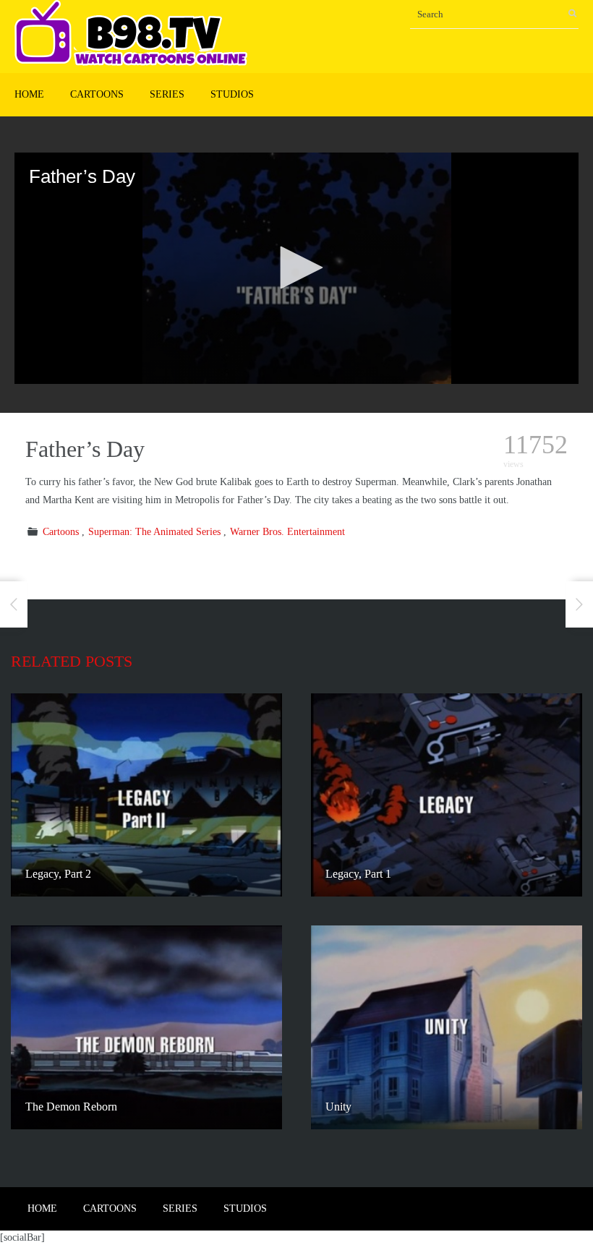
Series (167, 94)
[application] (296, 268)
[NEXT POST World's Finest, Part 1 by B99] (579, 604)
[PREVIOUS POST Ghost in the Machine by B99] (13, 604)
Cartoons (97, 94)
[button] (296, 267)
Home (29, 94)
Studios (232, 94)
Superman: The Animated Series (154, 531)
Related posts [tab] (71, 661)
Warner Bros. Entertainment (287, 531)
